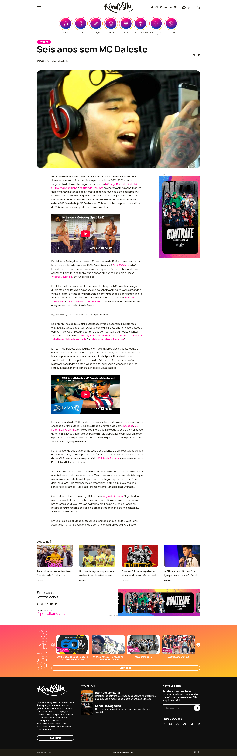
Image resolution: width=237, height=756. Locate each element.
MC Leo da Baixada (131, 335)
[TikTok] (152, 7)
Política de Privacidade (123, 752)
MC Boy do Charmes (91, 187)
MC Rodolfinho (68, 187)
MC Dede (127, 184)
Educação (96, 33)
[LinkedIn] (175, 7)
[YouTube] (165, 7)
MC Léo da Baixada (108, 458)
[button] (198, 645)
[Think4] (197, 752)
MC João (128, 425)
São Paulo (58, 339)
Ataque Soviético (62, 276)
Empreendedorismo (141, 33)
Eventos (126, 33)
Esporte (111, 33)
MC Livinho (69, 429)
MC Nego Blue (113, 184)
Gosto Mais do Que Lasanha (84, 301)
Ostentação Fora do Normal (94, 335)
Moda (81, 33)
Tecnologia (171, 33)
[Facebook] (161, 7)
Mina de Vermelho (76, 339)
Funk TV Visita (121, 265)
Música (66, 33)
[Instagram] (156, 7)
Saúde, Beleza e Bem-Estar (156, 34)
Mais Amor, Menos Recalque (108, 339)
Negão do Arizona (112, 496)
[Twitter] (170, 7)
